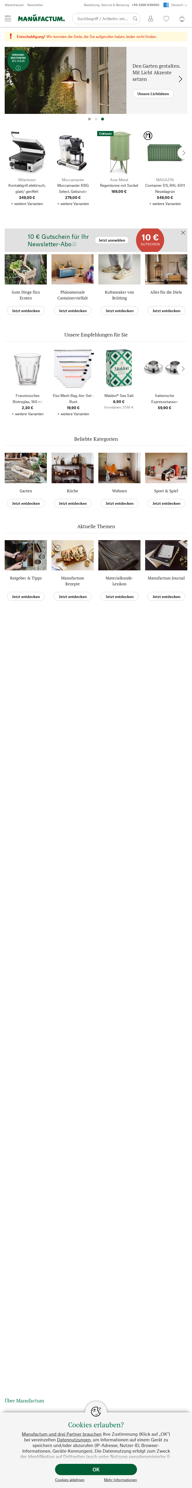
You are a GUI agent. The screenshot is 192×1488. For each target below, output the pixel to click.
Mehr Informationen (120, 1479)
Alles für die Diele (166, 292)
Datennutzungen (74, 1439)
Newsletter (35, 5)
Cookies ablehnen (70, 1479)
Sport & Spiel (166, 491)
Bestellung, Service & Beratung (121, 5)
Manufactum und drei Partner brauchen (62, 1434)
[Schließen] (183, 233)
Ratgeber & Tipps (26, 578)
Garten (26, 491)
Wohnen (119, 491)
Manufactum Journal (166, 578)
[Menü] (8, 18)
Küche (72, 491)
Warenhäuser (14, 5)
